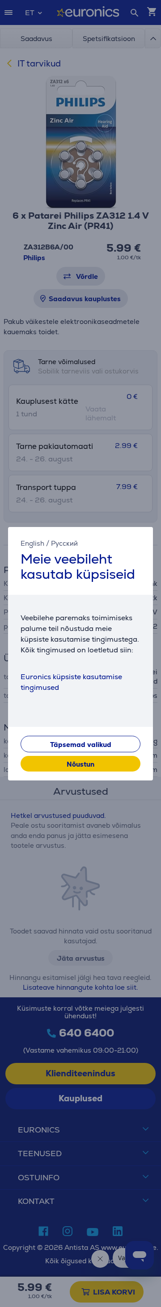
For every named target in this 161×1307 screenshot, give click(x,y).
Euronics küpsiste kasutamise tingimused (71, 682)
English (32, 543)
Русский (64, 543)
